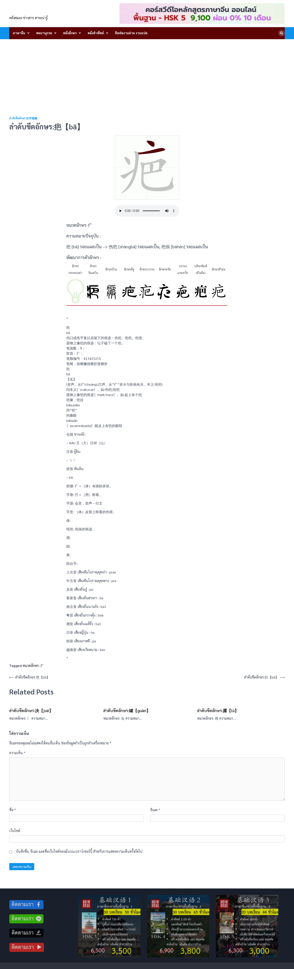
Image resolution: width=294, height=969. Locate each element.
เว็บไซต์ (14, 830)
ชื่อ (12, 810)
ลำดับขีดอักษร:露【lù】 (218, 710)
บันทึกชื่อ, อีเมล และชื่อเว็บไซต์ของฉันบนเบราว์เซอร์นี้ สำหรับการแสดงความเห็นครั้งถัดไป (79, 851)
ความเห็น (17, 752)
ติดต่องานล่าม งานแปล (131, 33)
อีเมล (155, 810)
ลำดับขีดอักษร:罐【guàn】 (126, 710)
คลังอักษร (70, 33)
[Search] (281, 33)
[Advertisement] (147, 71)
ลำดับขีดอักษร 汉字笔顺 (23, 118)
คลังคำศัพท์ (96, 33)
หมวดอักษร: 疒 (33, 665)
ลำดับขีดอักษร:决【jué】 (31, 710)
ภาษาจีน (19, 33)
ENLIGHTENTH (33, 11)
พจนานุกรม (44, 33)
